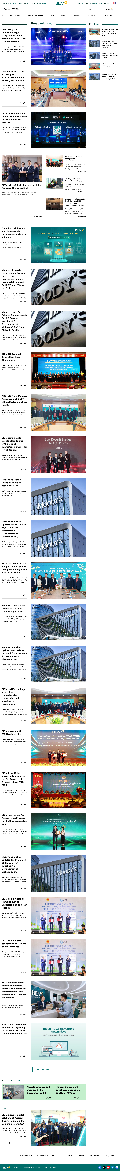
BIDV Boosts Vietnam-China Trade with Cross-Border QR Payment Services (14, 118)
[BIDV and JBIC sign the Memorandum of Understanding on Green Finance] (58, 915)
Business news (15, 15)
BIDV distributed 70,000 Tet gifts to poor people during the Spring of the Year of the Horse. (14, 568)
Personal (27, 3)
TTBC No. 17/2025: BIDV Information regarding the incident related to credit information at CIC (14, 1029)
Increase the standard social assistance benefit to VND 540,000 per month (68, 1090)
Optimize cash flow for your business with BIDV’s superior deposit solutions (14, 233)
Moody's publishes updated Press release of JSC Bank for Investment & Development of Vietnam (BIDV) (14, 653)
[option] (44, 1128)
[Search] (90, 9)
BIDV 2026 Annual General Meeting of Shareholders (11, 357)
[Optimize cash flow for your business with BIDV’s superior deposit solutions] (58, 245)
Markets (64, 15)
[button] (9, 1143)
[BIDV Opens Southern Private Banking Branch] (54, 183)
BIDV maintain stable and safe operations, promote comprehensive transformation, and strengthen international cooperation (14, 990)
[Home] (3, 15)
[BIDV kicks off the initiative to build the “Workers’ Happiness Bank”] (22, 168)
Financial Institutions (9, 3)
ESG (52, 15)
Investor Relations (92, 3)
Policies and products (36, 15)
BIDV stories (91, 15)
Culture (77, 15)
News (101, 3)
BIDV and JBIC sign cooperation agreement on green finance (14, 943)
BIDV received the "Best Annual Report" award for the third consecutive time (14, 819)
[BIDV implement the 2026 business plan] (58, 748)
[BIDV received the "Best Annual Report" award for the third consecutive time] (58, 831)
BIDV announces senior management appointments (73, 158)
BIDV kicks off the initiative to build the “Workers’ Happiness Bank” (21, 186)
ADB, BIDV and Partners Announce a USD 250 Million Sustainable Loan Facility (14, 400)
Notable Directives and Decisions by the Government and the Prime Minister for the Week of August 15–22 (38, 1090)
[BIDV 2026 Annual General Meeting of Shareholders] (58, 370)
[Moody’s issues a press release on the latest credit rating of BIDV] (58, 622)
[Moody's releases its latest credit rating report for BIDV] (58, 496)
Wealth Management (39, 3)
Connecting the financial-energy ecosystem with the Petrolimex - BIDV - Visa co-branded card (14, 35)
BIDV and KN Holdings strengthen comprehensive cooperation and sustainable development (13, 696)
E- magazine (107, 15)
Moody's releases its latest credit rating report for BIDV (12, 482)
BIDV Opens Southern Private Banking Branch (74, 180)
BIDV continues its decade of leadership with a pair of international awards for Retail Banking (14, 443)
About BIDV (81, 3)
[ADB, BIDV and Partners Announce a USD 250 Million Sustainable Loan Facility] (58, 412)
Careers (106, 3)
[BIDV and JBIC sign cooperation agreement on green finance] (58, 957)
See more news (43, 1069)
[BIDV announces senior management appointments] (54, 161)
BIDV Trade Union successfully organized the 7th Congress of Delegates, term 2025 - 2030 (13, 779)
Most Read (94, 24)
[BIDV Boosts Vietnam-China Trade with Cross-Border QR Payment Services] (58, 130)
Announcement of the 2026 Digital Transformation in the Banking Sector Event (13, 76)
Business (20, 3)
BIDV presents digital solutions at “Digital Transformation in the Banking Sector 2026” (13, 1119)
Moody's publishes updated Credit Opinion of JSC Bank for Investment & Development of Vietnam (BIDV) (75, 202)
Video (4, 1108)
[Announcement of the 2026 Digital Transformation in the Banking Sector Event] (58, 88)
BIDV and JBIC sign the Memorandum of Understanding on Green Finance (14, 903)
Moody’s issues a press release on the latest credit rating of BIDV (13, 608)
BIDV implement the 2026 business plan (12, 732)
